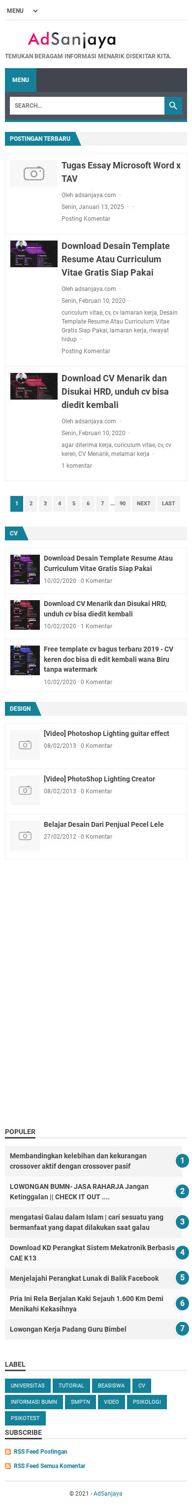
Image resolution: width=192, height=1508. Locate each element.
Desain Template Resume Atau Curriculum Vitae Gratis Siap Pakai (120, 321)
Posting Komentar (86, 218)
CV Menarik (93, 453)
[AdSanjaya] (88, 40)
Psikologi (147, 1402)
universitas (28, 1386)
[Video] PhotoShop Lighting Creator (99, 779)
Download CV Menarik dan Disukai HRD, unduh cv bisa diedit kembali (115, 391)
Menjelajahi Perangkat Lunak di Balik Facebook (84, 1278)
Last (168, 503)
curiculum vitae (82, 312)
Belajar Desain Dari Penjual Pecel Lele (104, 824)
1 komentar (77, 465)
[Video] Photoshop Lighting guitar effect (106, 733)
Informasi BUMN (34, 1402)
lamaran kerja (128, 330)
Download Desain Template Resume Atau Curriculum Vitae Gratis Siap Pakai (116, 259)
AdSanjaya (108, 1493)
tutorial (71, 1386)
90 (123, 503)
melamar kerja (130, 453)
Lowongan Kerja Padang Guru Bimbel (68, 1329)
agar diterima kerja (87, 445)
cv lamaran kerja (135, 312)
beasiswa (111, 1386)
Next (144, 503)
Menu (20, 80)
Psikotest (25, 1418)
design (20, 708)
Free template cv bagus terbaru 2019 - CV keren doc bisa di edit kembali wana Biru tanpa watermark (108, 659)
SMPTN (80, 1402)
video (111, 1402)
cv (107, 312)
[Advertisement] (96, 1020)
